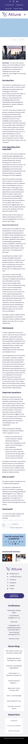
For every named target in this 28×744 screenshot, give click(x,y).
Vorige (15, 40)
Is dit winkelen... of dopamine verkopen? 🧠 (14, 674)
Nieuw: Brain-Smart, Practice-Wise (14, 689)
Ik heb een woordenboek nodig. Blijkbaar (14, 667)
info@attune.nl (14, 574)
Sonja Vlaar (8, 524)
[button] (3, 558)
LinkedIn (12, 586)
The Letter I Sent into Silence (14, 707)
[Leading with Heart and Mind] (21, 555)
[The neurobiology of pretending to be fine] (7, 555)
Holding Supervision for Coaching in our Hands (14, 659)
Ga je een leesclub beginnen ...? (14, 682)
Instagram (13, 583)
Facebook (13, 580)
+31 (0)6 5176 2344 (15, 577)
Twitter (12, 589)
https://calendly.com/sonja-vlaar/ (13, 520)
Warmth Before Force (14, 701)
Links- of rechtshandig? (14, 696)
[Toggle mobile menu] (25, 14)
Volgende (21, 40)
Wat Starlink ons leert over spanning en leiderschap (14, 652)
